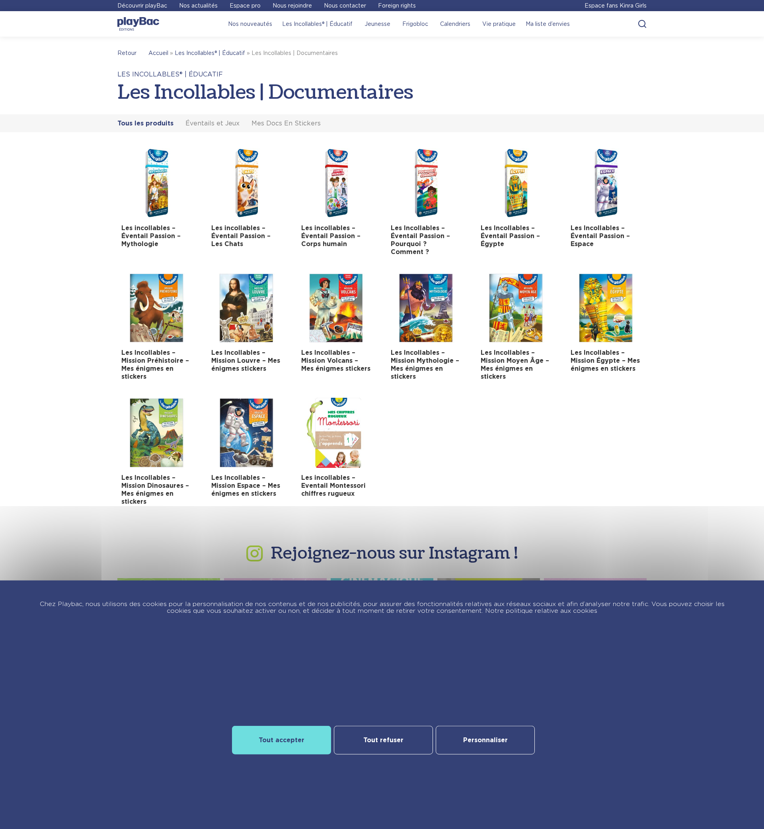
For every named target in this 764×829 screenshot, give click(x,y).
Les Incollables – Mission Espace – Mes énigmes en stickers (245, 485)
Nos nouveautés (250, 24)
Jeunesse (377, 24)
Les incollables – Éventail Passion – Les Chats (241, 236)
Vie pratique (499, 24)
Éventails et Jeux (212, 123)
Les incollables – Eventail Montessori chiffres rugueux (333, 485)
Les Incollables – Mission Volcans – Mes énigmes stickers (335, 360)
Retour (126, 53)
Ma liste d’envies (548, 24)
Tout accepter (281, 740)
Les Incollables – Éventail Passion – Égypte (510, 236)
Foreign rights (397, 5)
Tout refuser (383, 740)
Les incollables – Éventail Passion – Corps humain (331, 236)
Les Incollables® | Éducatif (317, 24)
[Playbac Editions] (138, 24)
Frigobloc (415, 24)
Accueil (158, 53)
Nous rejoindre (292, 5)
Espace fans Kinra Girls (616, 5)
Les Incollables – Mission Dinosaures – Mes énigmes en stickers (155, 489)
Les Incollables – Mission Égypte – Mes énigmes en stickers (605, 360)
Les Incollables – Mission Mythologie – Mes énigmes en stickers (425, 364)
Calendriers (455, 24)
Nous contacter (345, 5)
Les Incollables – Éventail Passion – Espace (600, 236)
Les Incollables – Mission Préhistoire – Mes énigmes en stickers (155, 364)
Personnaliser (485, 740)
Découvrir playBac (142, 5)
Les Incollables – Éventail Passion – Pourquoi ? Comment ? (420, 240)
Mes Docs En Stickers (286, 123)
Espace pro (245, 5)
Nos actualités (198, 5)
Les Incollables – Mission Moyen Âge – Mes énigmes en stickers (515, 364)
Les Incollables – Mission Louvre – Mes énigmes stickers (245, 360)
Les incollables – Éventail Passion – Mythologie (151, 236)
